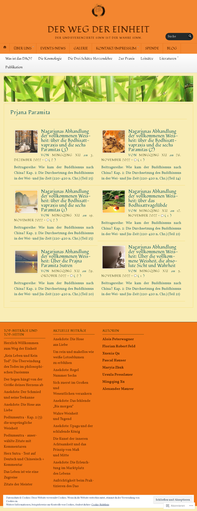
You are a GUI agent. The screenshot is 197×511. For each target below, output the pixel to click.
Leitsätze (147, 58)
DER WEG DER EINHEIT (98, 29)
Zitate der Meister (18, 484)
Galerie (81, 48)
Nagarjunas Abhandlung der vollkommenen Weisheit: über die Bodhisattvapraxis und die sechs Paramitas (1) (66, 200)
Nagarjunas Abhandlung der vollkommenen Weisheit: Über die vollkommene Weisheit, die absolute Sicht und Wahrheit (153, 256)
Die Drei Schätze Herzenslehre (90, 58)
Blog (172, 48)
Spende (152, 48)
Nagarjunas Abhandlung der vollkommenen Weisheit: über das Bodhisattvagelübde (153, 198)
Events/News (53, 48)
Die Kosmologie (50, 58)
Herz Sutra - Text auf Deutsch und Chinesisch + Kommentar (24, 459)
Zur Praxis (126, 58)
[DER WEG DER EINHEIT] (98, 89)
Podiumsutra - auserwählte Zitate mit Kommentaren (20, 441)
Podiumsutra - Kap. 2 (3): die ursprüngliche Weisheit (23, 423)
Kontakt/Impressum (116, 48)
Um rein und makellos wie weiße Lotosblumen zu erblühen (73, 358)
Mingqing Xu (66, 155)
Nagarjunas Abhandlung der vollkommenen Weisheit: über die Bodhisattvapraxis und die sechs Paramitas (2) (153, 140)
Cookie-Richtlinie (100, 504)
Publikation (14, 67)
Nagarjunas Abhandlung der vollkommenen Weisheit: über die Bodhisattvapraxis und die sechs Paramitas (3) (66, 140)
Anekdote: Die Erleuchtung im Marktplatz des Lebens (71, 468)
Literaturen (167, 58)
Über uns (23, 48)
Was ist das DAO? (18, 58)
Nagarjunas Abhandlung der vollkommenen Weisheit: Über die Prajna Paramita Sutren (66, 259)
